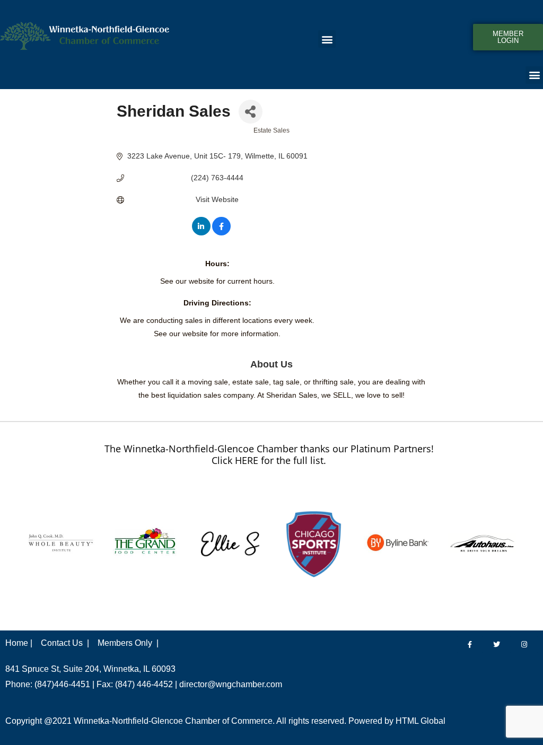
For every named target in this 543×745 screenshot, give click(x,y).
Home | (18, 642)
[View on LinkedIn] (201, 233)
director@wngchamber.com (230, 684)
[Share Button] (250, 112)
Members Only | (128, 642)
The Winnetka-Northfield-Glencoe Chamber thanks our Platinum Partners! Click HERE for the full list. (269, 454)
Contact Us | (65, 642)
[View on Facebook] (221, 233)
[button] (327, 39)
